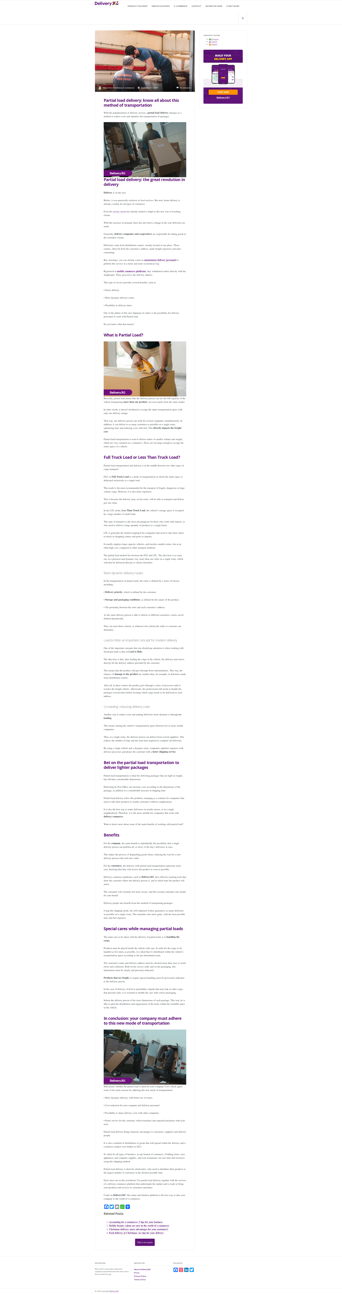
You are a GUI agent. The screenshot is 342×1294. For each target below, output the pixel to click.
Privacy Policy (140, 1276)
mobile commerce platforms (131, 271)
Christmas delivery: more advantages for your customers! (138, 1229)
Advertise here (213, 6)
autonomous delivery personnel (160, 260)
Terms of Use (140, 1279)
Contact (197, 6)
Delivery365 (114, 1291)
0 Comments (184, 88)
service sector (119, 211)
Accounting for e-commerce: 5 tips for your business (136, 1222)
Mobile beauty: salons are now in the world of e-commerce (139, 1225)
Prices (136, 1273)
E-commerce (181, 6)
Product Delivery (138, 6)
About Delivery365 (142, 1269)
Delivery (118, 88)
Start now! (233, 6)
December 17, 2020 (149, 88)
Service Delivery (161, 6)
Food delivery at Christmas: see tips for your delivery (136, 1233)
